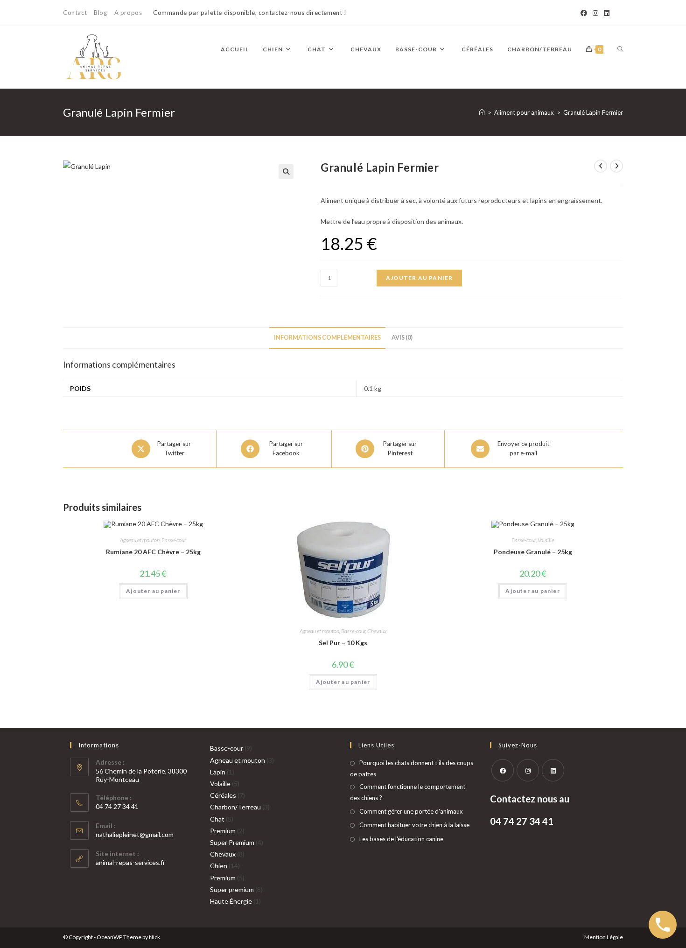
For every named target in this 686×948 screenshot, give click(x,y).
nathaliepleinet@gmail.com (135, 834)
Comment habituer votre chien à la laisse (414, 825)
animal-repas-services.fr (130, 862)
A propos (128, 12)
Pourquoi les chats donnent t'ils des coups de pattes (411, 768)
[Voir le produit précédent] (600, 166)
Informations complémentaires (327, 337)
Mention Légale (603, 937)
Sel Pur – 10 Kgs (343, 643)
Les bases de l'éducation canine (401, 839)
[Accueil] (482, 112)
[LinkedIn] (605, 13)
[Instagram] (595, 13)
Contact (75, 12)
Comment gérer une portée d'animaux (411, 811)
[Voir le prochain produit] (616, 166)
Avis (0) (402, 337)
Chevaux (376, 630)
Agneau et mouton (140, 540)
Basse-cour (173, 540)
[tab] (327, 338)
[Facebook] (584, 13)
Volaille (546, 540)
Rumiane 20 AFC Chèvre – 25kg (153, 552)
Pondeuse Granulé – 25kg (533, 552)
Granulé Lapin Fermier (593, 112)
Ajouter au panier (419, 277)
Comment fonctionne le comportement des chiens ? (407, 792)
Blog (100, 12)
